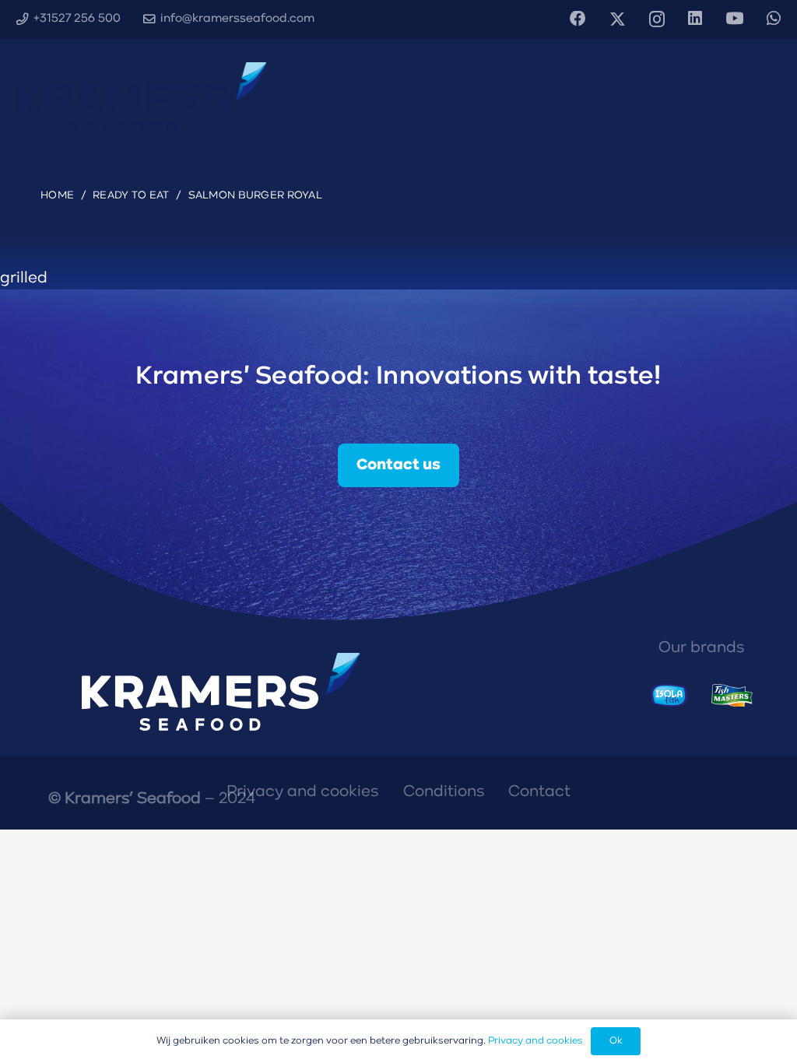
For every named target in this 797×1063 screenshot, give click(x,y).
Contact (539, 792)
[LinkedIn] (695, 19)
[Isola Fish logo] (669, 695)
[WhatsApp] (774, 19)
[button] (732, 97)
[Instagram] (657, 20)
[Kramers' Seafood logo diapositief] (141, 97)
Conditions (443, 792)
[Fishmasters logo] (732, 695)
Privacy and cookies (302, 792)
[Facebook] (578, 19)
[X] (617, 20)
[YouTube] (734, 19)
